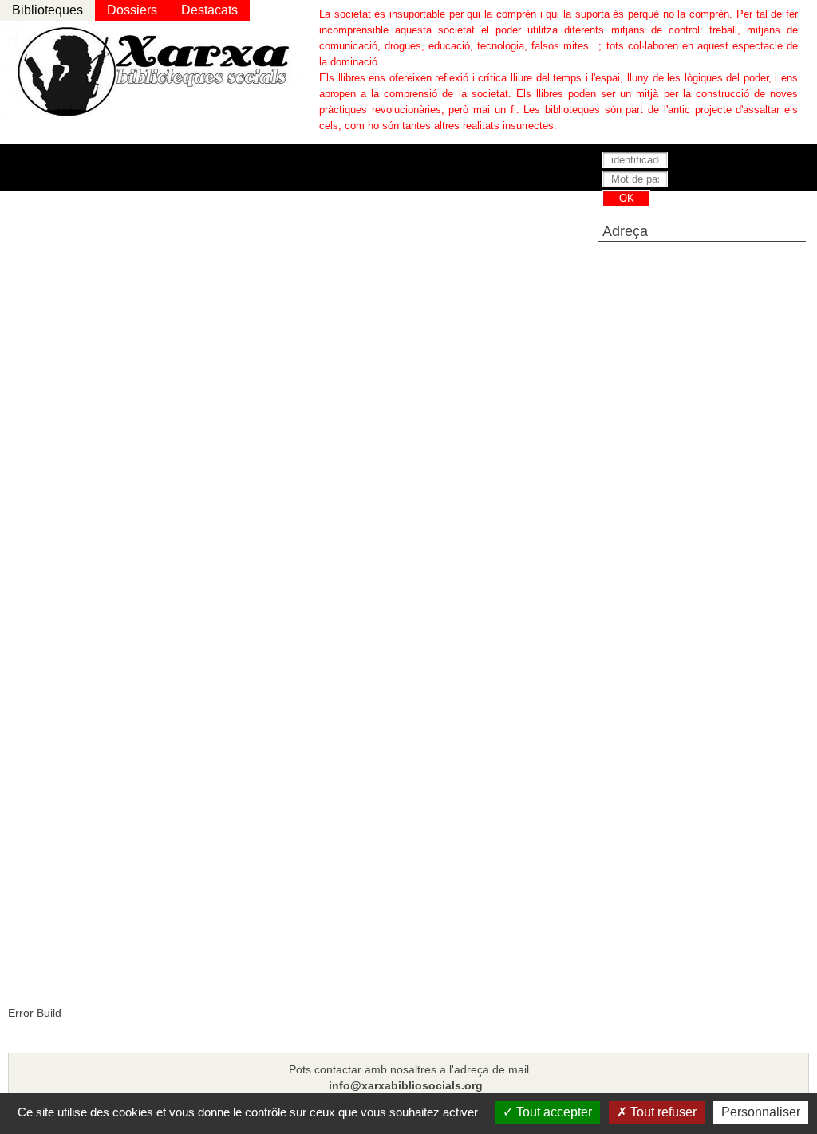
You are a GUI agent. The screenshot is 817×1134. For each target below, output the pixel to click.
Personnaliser (760, 1112)
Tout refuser (662, 1112)
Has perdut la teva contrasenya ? (669, 215)
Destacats (209, 10)
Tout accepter (552, 1112)
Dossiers (132, 10)
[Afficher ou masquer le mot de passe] (749, 180)
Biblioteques (47, 10)
